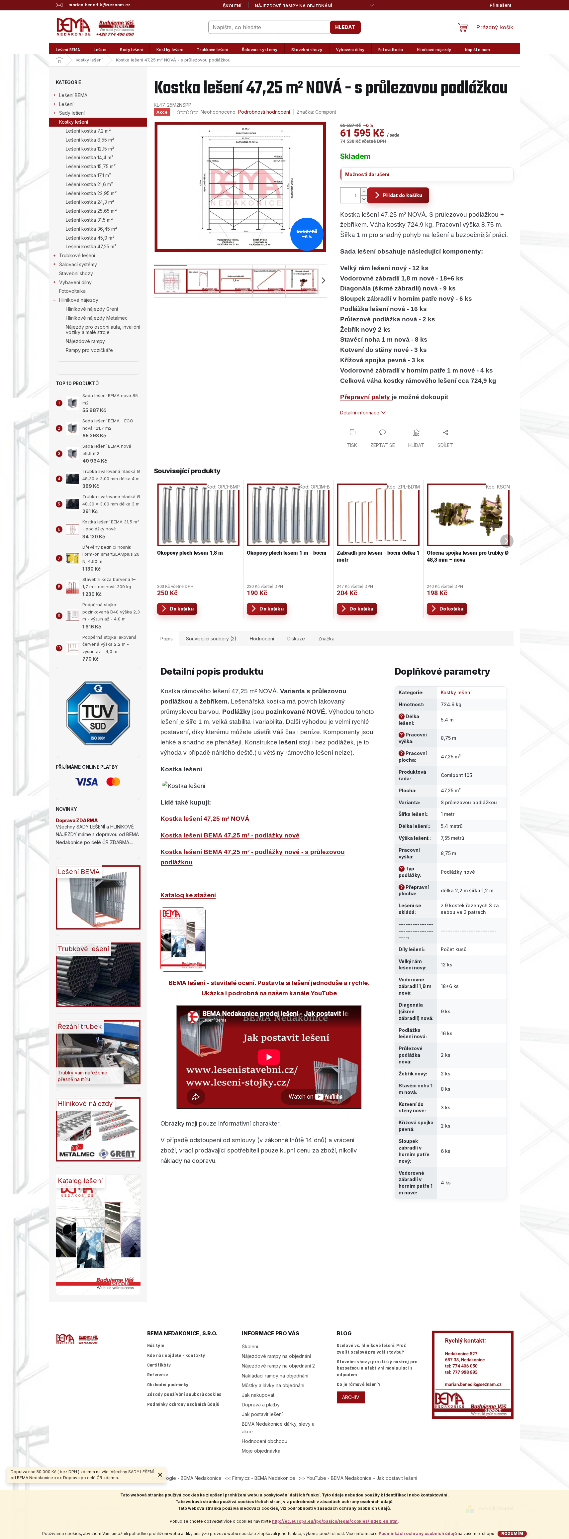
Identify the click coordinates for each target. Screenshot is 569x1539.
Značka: (316, 112)
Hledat (345, 27)
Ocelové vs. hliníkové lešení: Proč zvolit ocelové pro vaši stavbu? (371, 1349)
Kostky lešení (73, 122)
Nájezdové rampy (85, 341)
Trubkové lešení (77, 255)
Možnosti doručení (367, 174)
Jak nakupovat (258, 1395)
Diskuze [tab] (296, 638)
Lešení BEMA (73, 95)
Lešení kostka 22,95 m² (91, 193)
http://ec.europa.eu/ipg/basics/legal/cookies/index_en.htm (335, 1521)
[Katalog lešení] (183, 939)
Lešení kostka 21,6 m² (89, 184)
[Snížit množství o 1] (363, 199)
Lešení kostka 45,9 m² (90, 238)
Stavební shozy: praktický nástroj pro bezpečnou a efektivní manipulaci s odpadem (377, 1368)
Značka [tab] (326, 638)
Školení (232, 5)
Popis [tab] (166, 638)
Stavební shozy (76, 273)
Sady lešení (72, 113)
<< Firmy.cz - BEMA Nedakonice (260, 1478)
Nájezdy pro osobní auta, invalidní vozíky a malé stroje (103, 329)
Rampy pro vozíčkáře (89, 350)
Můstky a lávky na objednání (273, 1385)
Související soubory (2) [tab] (211, 638)
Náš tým (155, 1346)
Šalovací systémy (78, 264)
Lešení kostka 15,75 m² (91, 166)
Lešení (66, 104)
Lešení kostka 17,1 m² (88, 175)
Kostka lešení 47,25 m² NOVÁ (204, 818)
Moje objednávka (261, 1451)
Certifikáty (159, 1365)
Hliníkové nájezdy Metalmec (97, 318)
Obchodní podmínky (168, 1385)
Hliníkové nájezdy (78, 300)
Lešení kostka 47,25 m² (91, 246)
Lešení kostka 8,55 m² (90, 140)
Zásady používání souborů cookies (184, 1394)
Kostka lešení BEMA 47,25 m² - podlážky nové (230, 835)
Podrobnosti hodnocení (264, 112)
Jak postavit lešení (262, 1414)
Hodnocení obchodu (264, 1441)
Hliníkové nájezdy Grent (92, 309)
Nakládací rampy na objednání (275, 1375)
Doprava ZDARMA (77, 820)
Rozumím (512, 1533)
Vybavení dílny (75, 282)
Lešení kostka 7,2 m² (88, 131)
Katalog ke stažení (188, 895)
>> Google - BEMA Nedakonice (187, 1478)
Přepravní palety (366, 396)
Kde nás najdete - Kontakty (176, 1356)
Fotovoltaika (72, 291)
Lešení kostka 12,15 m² (90, 149)
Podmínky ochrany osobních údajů (183, 1404)
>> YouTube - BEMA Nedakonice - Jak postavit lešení (358, 1478)
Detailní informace (359, 412)
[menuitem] (68, 50)
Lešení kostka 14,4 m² (89, 157)
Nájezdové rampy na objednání (293, 5)
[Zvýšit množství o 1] (363, 191)
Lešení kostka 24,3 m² (90, 202)
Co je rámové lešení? (358, 1384)
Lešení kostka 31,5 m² (89, 220)
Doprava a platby (261, 1404)
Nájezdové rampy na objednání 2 (278, 1366)
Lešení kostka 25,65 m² (91, 211)
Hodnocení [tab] (262, 638)
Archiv (350, 1397)
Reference (157, 1375)
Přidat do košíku (402, 195)
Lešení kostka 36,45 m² (91, 229)
